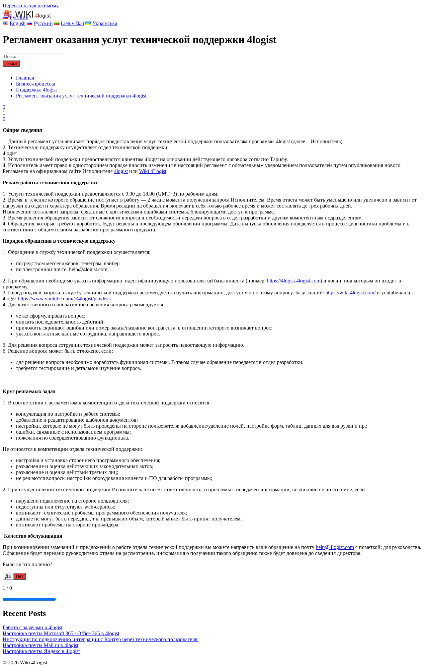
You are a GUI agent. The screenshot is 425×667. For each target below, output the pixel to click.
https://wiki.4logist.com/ (350, 292)
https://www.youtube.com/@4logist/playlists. (65, 298)
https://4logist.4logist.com (293, 280)
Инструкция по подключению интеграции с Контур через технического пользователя (101, 639)
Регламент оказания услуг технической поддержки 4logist (81, 95)
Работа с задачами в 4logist (32, 627)
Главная (25, 78)
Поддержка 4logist (36, 89)
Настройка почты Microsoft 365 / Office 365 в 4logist (61, 633)
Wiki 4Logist (152, 171)
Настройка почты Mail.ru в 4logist (40, 645)
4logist (121, 171)
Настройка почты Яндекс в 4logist (41, 651)
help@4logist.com (335, 547)
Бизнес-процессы (35, 84)
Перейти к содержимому (31, 5)
